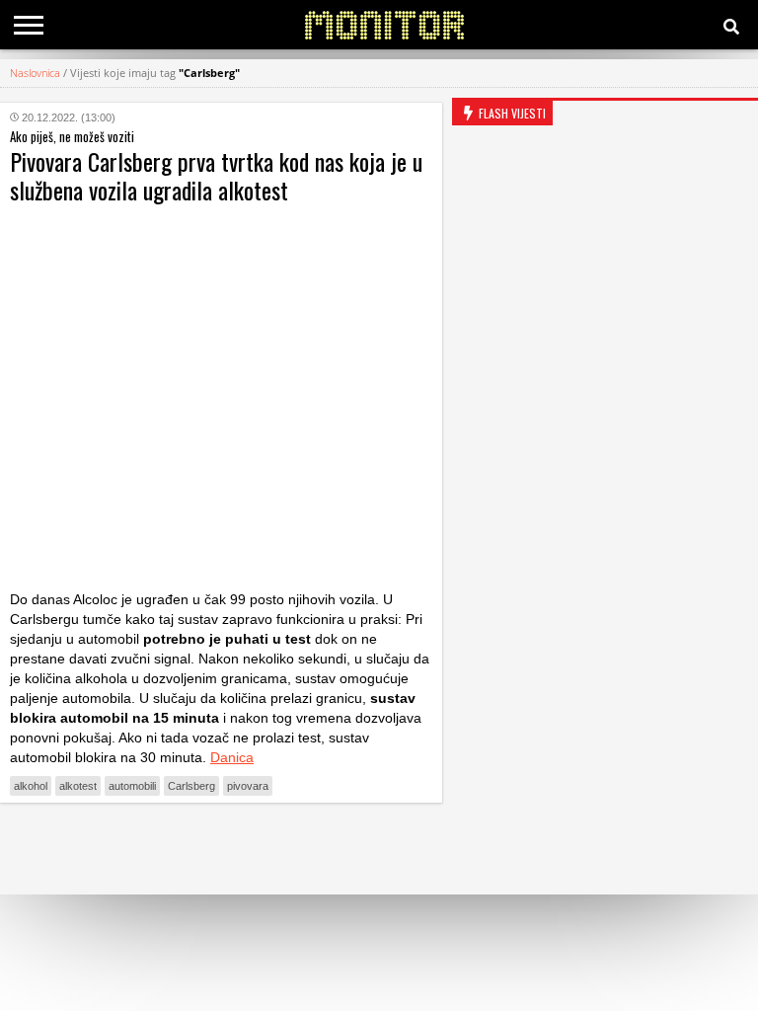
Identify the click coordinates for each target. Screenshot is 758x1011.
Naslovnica (35, 72)
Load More (221, 848)
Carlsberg (191, 786)
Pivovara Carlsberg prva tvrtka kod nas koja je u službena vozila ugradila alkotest (216, 175)
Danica (232, 757)
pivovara (247, 786)
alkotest (78, 786)
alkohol (30, 786)
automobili (132, 786)
